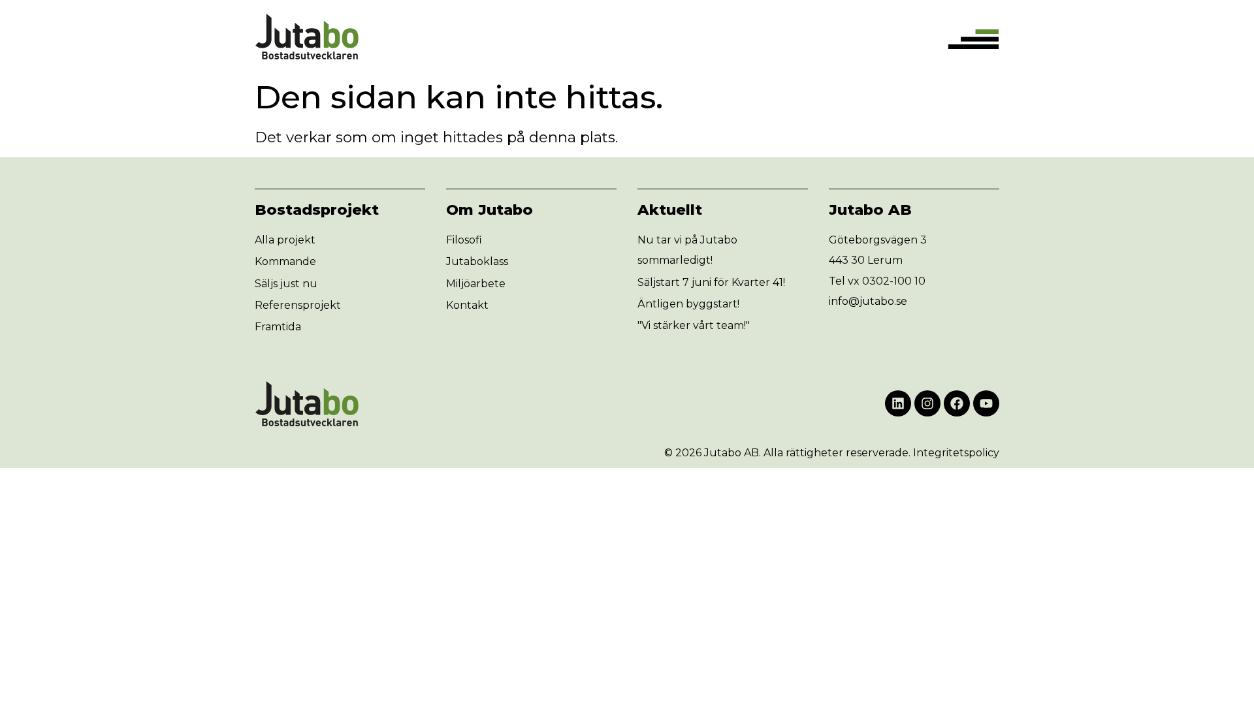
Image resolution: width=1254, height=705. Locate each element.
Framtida (278, 327)
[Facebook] (957, 403)
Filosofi (464, 240)
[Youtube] (986, 403)
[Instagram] (927, 403)
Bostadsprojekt (317, 209)
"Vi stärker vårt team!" (693, 325)
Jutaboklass (477, 261)
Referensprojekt (298, 305)
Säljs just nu (286, 283)
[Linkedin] (898, 403)
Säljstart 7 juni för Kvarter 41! (711, 282)
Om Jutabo (489, 209)
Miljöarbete (476, 283)
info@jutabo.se (868, 301)
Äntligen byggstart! (688, 304)
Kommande (285, 261)
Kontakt (467, 305)
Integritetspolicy (956, 452)
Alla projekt (285, 240)
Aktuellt (669, 209)
